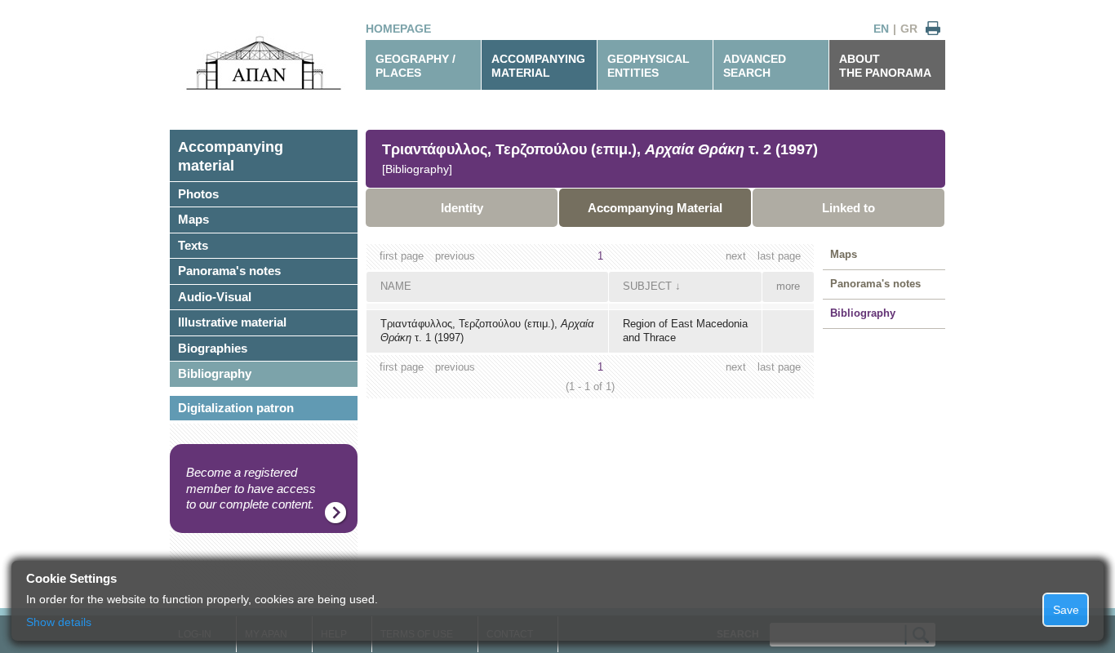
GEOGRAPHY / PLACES (415, 65)
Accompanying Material (655, 208)
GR (908, 28)
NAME (395, 286)
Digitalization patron (236, 408)
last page (779, 256)
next (736, 256)
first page (402, 256)
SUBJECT (647, 286)
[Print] (933, 29)
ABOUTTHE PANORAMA (885, 65)
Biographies (212, 348)
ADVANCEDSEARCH (754, 65)
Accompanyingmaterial (230, 156)
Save (1066, 609)
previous (455, 256)
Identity (462, 208)
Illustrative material (232, 322)
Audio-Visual (214, 297)
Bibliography (214, 373)
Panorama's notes (229, 271)
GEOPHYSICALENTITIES (648, 65)
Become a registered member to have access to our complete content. (251, 488)
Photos (198, 194)
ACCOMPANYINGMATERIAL (538, 65)
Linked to (848, 208)
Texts (193, 245)
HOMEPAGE (398, 28)
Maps (193, 219)
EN (881, 28)
